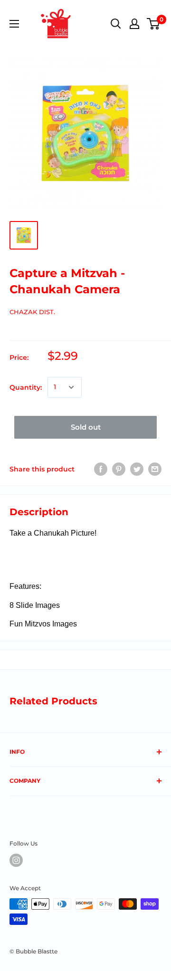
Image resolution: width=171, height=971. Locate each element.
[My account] (134, 24)
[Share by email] (155, 469)
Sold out (86, 427)
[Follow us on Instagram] (16, 860)
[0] (154, 23)
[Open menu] (14, 24)
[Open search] (116, 24)
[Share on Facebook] (100, 469)
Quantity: (26, 387)
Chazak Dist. (32, 312)
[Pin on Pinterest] (118, 469)
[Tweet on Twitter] (136, 469)
